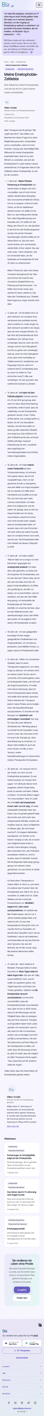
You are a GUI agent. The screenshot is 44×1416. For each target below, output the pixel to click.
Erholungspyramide (16, 1228)
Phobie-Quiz (22, 1298)
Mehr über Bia (13, 1126)
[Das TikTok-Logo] (28, 1402)
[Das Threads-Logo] (22, 1402)
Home (6, 62)
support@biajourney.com (22, 1408)
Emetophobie (21, 62)
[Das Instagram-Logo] (15, 1402)
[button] (12, 6)
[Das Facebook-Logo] (8, 1402)
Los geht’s (22, 1290)
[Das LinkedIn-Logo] (35, 1402)
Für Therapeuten (23, 1350)
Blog (12, 62)
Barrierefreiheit (22, 1358)
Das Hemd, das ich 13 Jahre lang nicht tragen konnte (21, 1193)
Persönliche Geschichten (25, 69)
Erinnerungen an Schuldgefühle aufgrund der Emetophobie (21, 1156)
